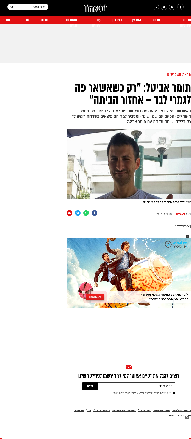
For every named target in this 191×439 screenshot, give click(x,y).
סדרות (155, 20)
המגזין (136, 20)
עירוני (172, 415)
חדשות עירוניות (185, 22)
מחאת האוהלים (161, 410)
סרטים (24, 20)
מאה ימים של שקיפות (124, 410)
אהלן (88, 410)
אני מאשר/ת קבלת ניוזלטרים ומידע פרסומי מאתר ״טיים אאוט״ (142, 393)
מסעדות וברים (71, 22)
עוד (7, 20)
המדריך (117, 20)
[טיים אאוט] (95, 10)
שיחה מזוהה (184, 415)
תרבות (44, 20)
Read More (95, 296)
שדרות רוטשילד (101, 410)
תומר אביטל (144, 410)
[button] (187, 236)
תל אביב (79, 410)
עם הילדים (96, 22)
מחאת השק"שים (179, 74)
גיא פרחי (180, 214)
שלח (90, 386)
